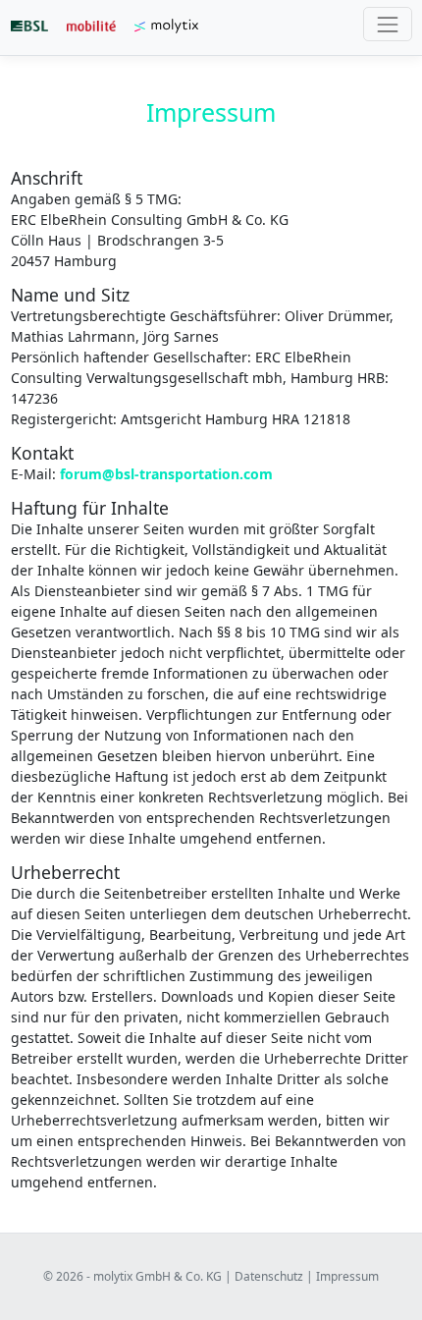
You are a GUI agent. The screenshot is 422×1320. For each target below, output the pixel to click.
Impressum (347, 1276)
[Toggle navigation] (387, 24)
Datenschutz (269, 1276)
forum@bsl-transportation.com (166, 474)
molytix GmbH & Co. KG (157, 1276)
